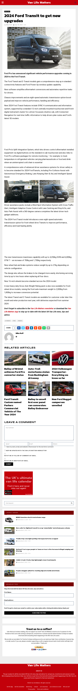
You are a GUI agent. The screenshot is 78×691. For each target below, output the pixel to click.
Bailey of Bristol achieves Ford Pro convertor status (14, 372)
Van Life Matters (39, 2)
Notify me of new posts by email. (16, 460)
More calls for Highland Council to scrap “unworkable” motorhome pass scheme (43, 528)
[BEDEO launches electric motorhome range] (9, 520)
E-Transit (7, 320)
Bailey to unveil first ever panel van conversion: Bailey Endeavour (38, 403)
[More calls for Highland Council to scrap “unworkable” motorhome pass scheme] (9, 530)
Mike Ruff (9, 25)
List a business (44, 686)
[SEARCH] (72, 503)
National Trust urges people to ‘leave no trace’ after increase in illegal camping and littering (44, 550)
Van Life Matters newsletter (42, 308)
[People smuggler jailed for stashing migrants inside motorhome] (9, 573)
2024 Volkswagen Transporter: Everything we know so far (62, 373)
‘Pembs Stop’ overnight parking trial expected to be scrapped (37, 539)
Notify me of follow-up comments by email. (20, 455)
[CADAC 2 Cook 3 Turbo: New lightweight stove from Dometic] (9, 562)
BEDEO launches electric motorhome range (30, 517)
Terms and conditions (43, 689)
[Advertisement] (39, 135)
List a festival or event (55, 686)
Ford (14, 320)
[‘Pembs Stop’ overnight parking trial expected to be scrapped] (9, 541)
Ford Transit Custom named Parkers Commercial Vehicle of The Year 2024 (12, 406)
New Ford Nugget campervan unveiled (61, 402)
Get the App (10, 686)
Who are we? (66, 686)
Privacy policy (31, 689)
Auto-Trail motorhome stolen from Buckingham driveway (39, 373)
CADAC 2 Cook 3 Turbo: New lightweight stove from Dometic (36, 560)
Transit (20, 320)
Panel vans (7, 11)
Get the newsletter (19, 686)
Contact (36, 686)
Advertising (29, 686)
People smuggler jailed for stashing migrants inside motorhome (38, 571)
